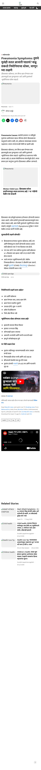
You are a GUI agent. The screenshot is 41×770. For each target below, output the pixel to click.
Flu (9, 420)
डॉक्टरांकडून (24, 265)
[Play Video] (20, 381)
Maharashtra (5, 409)
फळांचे (15, 363)
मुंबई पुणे (23, 8)
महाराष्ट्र (16, 8)
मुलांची (11, 265)
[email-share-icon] (21, 121)
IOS (30, 414)
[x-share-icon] (8, 121)
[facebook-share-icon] (12, 121)
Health (4, 420)
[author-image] (3, 111)
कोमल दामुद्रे (9, 111)
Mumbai (20, 409)
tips (13, 420)
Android (23, 414)
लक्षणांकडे (14, 226)
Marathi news (9, 407)
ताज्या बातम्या (6, 8)
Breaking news (30, 407)
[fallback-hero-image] (8, 512)
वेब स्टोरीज (33, 8)
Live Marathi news (27, 411)
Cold (18, 420)
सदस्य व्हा (10, 396)
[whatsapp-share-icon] (3, 121)
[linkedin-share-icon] (16, 121)
